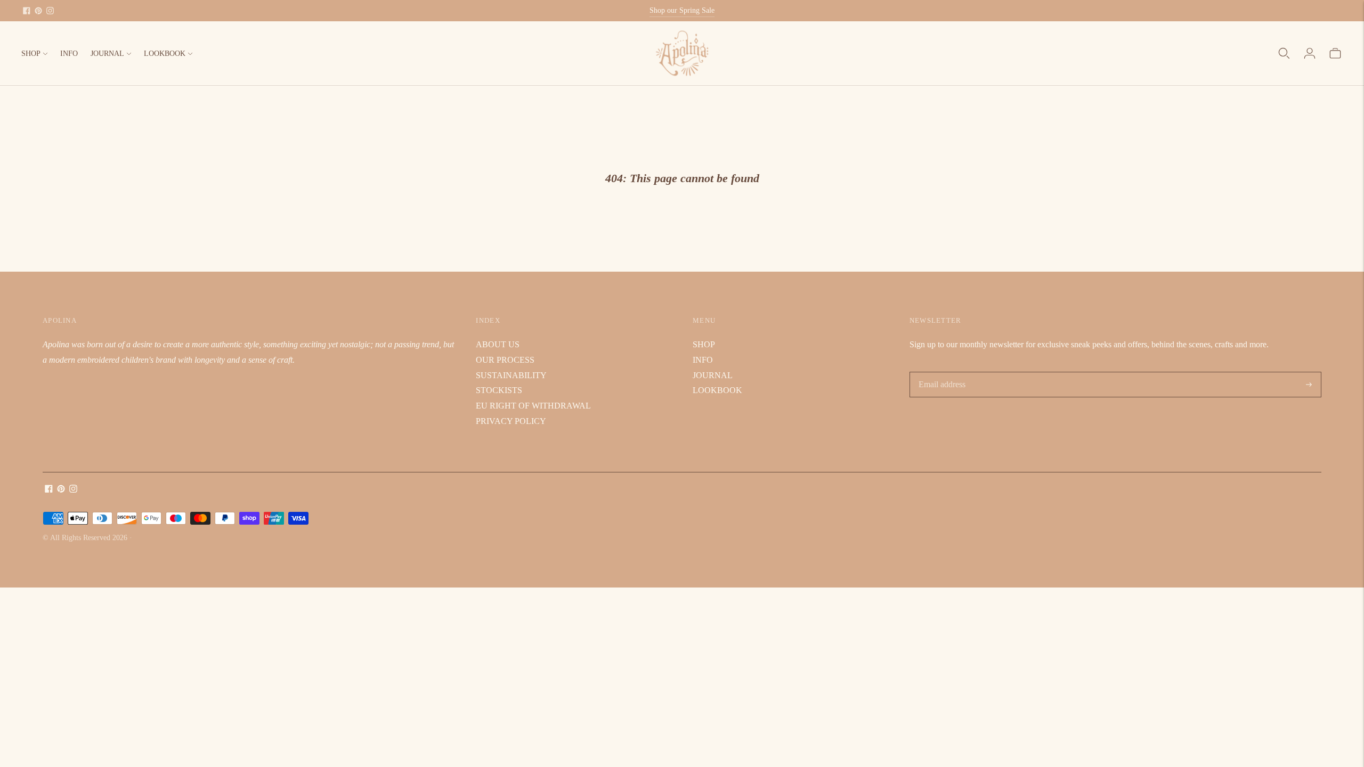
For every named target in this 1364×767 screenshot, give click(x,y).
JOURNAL (107, 54)
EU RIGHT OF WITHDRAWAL (533, 405)
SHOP (30, 54)
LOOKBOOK (164, 54)
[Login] (1309, 53)
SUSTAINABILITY (511, 375)
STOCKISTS (499, 390)
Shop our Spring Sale (682, 10)
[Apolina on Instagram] (50, 10)
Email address (941, 373)
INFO (69, 54)
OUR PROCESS (505, 359)
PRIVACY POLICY (511, 421)
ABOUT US (497, 344)
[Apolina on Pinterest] (38, 10)
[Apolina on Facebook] (26, 10)
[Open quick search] (1284, 53)
